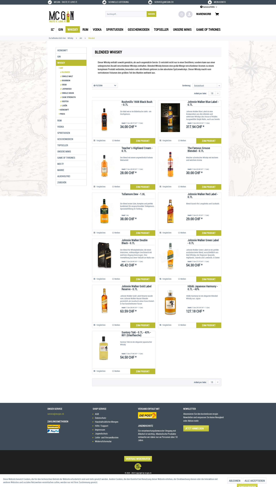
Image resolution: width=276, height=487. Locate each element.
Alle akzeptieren (255, 480)
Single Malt (66, 76)
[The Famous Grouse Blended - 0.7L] (170, 164)
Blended (65, 72)
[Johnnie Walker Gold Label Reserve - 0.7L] (104, 302)
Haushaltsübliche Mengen (106, 421)
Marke (60, 170)
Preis (62, 113)
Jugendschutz (101, 433)
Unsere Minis (64, 151)
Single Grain (67, 93)
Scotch (64, 101)
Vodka (60, 126)
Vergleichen (101, 140)
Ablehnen (234, 480)
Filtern (98, 85)
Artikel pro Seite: (200, 93)
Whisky (61, 62)
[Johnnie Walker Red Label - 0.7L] (170, 210)
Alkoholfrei (63, 176)
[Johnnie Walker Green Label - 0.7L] (170, 256)
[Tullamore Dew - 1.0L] (104, 210)
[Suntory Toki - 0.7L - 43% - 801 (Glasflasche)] (104, 348)
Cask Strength (68, 97)
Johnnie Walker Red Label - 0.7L (203, 196)
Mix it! (60, 163)
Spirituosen (63, 132)
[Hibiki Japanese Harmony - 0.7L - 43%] (170, 302)
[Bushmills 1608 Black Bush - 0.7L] (104, 117)
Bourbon (65, 80)
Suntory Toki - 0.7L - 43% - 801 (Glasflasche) (136, 334)
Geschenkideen (65, 139)
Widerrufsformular (103, 441)
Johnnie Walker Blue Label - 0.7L (203, 103)
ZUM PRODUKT (143, 140)
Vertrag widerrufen (138, 459)
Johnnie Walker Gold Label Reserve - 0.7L (137, 288)
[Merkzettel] (181, 14)
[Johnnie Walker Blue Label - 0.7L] (170, 117)
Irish (63, 84)
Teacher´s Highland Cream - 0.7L (137, 150)
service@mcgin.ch (55, 413)
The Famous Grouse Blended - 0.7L (199, 150)
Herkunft (62, 50)
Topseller (62, 145)
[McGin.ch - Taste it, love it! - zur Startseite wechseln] (61, 17)
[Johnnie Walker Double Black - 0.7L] (104, 256)
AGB (97, 414)
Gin (59, 56)
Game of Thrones (66, 157)
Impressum (100, 429)
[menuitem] (131, 14)
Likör (63, 105)
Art (61, 68)
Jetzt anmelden (194, 428)
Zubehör (61, 182)
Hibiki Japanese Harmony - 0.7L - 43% (203, 288)
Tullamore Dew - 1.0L (133, 194)
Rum (59, 120)
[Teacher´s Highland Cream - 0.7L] (104, 164)
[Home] (52, 28)
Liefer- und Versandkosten (106, 437)
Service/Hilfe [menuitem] (209, 6)
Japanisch (66, 88)
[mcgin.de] (138, 466)
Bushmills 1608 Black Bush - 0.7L (137, 103)
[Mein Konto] (189, 14)
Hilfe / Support (101, 425)
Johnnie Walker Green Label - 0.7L (203, 242)
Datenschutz (100, 417)
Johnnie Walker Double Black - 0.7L (134, 242)
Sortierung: (186, 85)
